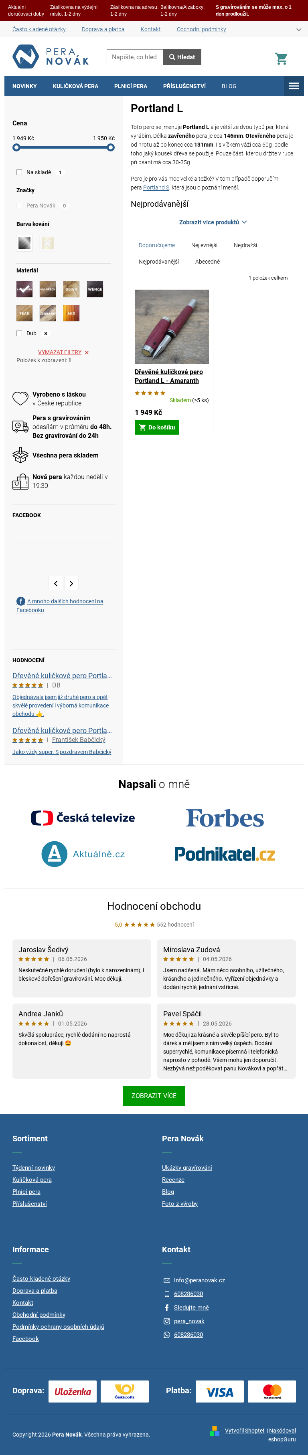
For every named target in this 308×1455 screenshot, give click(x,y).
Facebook (25, 1338)
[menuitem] (24, 86)
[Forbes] (225, 818)
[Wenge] (95, 289)
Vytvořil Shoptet (245, 1430)
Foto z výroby (180, 1203)
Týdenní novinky (33, 1167)
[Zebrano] (48, 313)
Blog (168, 1191)
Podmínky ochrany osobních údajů (58, 1326)
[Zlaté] (48, 243)
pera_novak (189, 1321)
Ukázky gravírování (187, 1167)
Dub (36, 333)
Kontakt (151, 29)
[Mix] (71, 313)
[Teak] (24, 313)
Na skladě (44, 172)
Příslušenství (29, 1203)
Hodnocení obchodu (154, 906)
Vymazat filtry (59, 352)
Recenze (173, 1179)
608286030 (188, 1294)
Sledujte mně (191, 1307)
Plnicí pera (26, 1191)
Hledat (186, 57)
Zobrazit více (154, 1096)
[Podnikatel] (225, 854)
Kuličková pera (32, 1179)
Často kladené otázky (39, 29)
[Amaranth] (24, 289)
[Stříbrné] (24, 243)
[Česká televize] (83, 818)
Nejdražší (245, 245)
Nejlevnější (204, 245)
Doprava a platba (103, 29)
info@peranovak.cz (199, 1280)
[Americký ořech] (48, 289)
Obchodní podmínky (201, 29)
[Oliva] (71, 289)
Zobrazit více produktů (209, 222)
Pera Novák (46, 205)
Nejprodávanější (159, 261)
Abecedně (207, 261)
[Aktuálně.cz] (83, 854)
